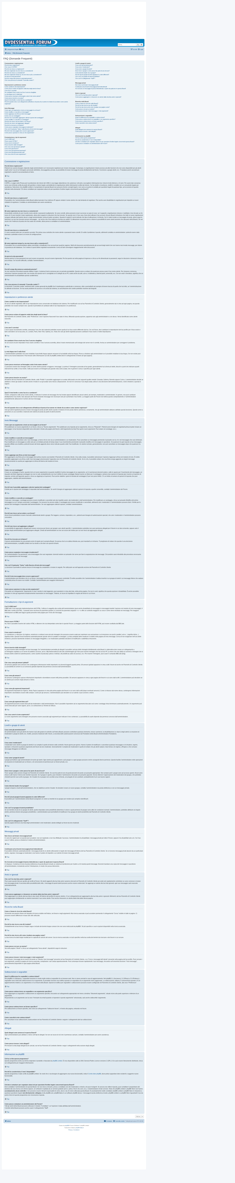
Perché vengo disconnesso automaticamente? (18, 78)
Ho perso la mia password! (13, 76)
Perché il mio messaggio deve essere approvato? (19, 131)
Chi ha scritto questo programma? (85, 138)
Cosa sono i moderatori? (82, 67)
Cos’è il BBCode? (10, 139)
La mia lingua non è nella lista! (13, 94)
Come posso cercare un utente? (84, 109)
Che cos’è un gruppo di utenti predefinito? (87, 76)
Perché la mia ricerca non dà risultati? (86, 105)
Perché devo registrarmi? (12, 65)
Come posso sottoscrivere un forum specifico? (89, 121)
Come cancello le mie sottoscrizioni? (86, 123)
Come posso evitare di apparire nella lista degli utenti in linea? (23, 88)
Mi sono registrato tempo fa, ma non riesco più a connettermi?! (23, 74)
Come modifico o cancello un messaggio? (17, 112)
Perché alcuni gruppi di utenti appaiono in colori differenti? (92, 74)
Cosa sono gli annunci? (11, 148)
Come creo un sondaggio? (12, 116)
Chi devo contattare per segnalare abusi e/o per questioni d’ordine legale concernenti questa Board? (104, 141)
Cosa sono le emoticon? (12, 143)
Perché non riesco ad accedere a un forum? (18, 121)
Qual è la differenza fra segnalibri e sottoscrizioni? (90, 117)
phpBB (67, 1125)
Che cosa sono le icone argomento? (15, 154)
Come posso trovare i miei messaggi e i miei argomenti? (91, 111)
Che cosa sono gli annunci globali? (15, 146)
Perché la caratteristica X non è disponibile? (88, 140)
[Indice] (31, 43)
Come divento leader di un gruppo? (85, 73)
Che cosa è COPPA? (11, 67)
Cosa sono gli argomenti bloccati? (15, 152)
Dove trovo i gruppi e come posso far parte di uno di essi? (92, 71)
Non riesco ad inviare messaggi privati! (86, 85)
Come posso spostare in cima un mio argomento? (19, 132)
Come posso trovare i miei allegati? (85, 131)
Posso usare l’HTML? (11, 141)
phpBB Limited (57, 1061)
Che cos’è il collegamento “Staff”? (85, 78)
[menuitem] (21, 49)
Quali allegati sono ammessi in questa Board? (88, 129)
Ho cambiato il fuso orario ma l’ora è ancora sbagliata (20, 92)
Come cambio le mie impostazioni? (15, 86)
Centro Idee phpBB (94, 1074)
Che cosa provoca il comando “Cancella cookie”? (19, 80)
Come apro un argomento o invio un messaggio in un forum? (22, 110)
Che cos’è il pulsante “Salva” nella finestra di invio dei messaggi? (24, 129)
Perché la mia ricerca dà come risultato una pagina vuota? (92, 107)
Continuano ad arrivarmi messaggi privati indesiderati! (91, 86)
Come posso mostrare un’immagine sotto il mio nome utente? (23, 96)
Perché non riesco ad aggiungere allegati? (17, 123)
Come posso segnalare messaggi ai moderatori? (19, 127)
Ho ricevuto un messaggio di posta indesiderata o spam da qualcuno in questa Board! (100, 88)
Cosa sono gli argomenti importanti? (15, 150)
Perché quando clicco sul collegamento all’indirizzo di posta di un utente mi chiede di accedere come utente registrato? (36, 102)
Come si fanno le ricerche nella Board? (86, 103)
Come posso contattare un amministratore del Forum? (91, 143)
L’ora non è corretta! (11, 90)
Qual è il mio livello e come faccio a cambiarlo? (18, 100)
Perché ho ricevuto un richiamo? (14, 125)
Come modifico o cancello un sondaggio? (17, 119)
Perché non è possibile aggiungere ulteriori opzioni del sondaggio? (24, 117)
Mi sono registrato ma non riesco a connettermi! (19, 71)
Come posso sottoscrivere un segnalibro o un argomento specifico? (95, 119)
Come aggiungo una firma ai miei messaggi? (18, 114)
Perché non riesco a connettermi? (15, 73)
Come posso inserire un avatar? (14, 98)
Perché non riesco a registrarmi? (14, 69)
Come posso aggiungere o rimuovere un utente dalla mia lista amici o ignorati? (98, 97)
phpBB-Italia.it (80, 1127)
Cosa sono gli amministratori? (84, 65)
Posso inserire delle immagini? (14, 145)
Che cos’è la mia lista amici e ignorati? (86, 95)
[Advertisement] (73, 20)
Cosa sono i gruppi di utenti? (83, 69)
